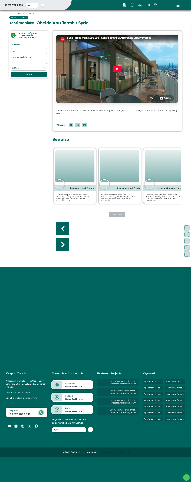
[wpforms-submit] (90, 429)
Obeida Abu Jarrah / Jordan (82, 188)
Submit (28, 74)
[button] (71, 125)
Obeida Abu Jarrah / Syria (128, 188)
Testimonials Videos (18, 17)
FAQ (67, 408)
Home (11, 13)
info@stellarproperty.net (25, 398)
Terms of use (124, 452)
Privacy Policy (109, 452)
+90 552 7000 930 (13, 5)
